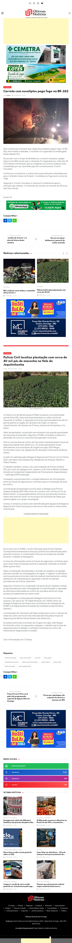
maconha (37, 658)
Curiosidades (52, 908)
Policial (20, 906)
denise (8, 95)
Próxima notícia (57, 235)
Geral (20, 849)
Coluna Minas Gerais (10, 849)
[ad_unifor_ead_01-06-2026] (36, 308)
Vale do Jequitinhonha (24, 666)
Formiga (11, 906)
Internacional (59, 906)
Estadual (6, 287)
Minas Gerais (47, 658)
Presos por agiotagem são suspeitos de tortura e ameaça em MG (54, 697)
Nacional (14, 817)
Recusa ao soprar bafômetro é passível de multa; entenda (55, 240)
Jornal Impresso (37, 911)
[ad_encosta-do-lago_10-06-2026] (36, 73)
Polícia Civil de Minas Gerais (30, 662)
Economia (47, 817)
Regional (47, 881)
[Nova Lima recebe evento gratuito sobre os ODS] (12, 837)
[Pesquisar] (70, 13)
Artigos (39, 849)
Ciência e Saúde (20, 908)
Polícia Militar (57, 662)
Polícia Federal (45, 662)
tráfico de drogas (10, 666)
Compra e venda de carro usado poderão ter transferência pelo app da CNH (19, 886)
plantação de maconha (11, 662)
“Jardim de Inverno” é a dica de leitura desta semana (17, 240)
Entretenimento (12, 911)
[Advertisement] (36, 31)
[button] (63, 253)
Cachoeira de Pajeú (10, 658)
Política (63, 911)
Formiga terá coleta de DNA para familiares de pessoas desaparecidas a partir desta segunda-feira (19, 822)
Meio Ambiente (52, 911)
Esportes (24, 911)
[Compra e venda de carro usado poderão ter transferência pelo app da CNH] (12, 869)
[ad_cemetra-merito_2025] (36, 54)
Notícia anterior (15, 235)
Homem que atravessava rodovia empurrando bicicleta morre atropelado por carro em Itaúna (50, 886)
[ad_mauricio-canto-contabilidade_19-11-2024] (36, 327)
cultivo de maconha (25, 658)
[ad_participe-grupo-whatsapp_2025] (36, 205)
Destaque (6, 817)
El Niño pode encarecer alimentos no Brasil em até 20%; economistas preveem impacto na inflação (52, 822)
